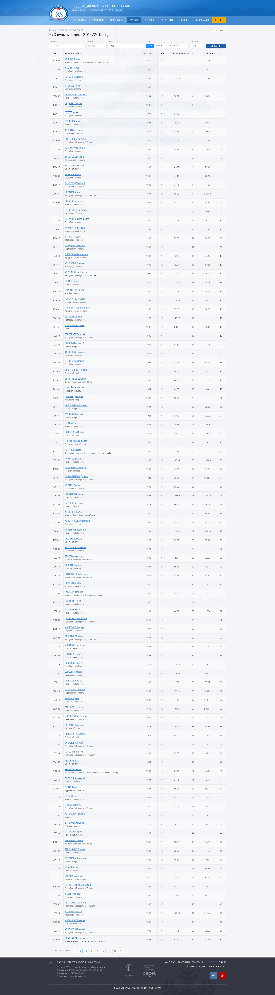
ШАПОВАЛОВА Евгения (76, 574)
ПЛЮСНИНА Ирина (74, 432)
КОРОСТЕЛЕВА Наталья (77, 272)
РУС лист (134, 20)
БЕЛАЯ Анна (71, 787)
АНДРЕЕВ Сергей (73, 104)
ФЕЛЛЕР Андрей (73, 237)
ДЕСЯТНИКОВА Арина (76, 619)
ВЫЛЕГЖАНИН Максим (76, 255)
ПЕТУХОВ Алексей (74, 725)
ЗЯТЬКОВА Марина (74, 823)
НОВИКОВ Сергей (73, 681)
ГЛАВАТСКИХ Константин (77, 308)
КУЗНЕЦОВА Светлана (76, 95)
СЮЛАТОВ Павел (73, 805)
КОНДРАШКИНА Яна (75, 246)
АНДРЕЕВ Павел (73, 86)
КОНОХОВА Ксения (74, 263)
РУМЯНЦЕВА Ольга (74, 459)
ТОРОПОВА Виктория (75, 858)
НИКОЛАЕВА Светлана (76, 938)
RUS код (90, 42)
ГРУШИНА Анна (72, 121)
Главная (53, 30)
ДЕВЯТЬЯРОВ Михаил (76, 370)
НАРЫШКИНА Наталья (76, 405)
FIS (218, 20)
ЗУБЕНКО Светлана (74, 157)
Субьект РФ (113, 42)
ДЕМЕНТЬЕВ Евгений (75, 379)
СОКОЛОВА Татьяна (75, 690)
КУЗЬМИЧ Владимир (75, 530)
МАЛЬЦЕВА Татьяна (75, 921)
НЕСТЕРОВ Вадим (74, 663)
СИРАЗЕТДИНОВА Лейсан (78, 885)
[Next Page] (120, 951)
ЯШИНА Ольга (72, 423)
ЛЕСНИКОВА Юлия (74, 636)
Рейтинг (149, 20)
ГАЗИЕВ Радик (72, 281)
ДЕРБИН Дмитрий (74, 397)
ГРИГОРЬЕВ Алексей (75, 334)
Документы (167, 20)
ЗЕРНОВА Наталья (74, 707)
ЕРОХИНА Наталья (74, 654)
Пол (148, 41)
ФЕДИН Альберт (73, 894)
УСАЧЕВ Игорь (72, 867)
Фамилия (53, 42)
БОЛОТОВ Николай (74, 166)
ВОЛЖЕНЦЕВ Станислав (77, 219)
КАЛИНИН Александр (76, 468)
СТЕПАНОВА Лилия (74, 494)
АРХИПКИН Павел (74, 130)
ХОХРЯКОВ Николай (75, 929)
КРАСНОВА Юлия (73, 317)
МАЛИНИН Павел (73, 601)
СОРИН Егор (71, 796)
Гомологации (202, 20)
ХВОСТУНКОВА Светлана (77, 521)
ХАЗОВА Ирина (72, 59)
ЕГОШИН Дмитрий (74, 414)
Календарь (80, 20)
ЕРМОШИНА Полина (75, 849)
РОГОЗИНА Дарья (74, 77)
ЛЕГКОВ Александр (74, 556)
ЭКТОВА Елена (72, 761)
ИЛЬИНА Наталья (73, 201)
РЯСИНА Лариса (73, 565)
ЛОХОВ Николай (73, 583)
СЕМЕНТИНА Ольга (74, 290)
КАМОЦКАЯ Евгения (75, 352)
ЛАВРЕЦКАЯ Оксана (75, 503)
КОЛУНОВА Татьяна (75, 814)
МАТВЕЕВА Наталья (74, 326)
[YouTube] (222, 975)
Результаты (98, 20)
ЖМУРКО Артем (73, 450)
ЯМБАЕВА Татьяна (74, 592)
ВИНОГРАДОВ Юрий (75, 183)
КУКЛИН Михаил (73, 539)
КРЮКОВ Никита (73, 512)
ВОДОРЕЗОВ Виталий (76, 210)
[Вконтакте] (213, 975)
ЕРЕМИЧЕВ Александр (76, 441)
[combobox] (126, 46)
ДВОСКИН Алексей (74, 343)
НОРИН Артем (72, 699)
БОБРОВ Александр (75, 148)
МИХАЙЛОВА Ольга (74, 388)
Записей (194, 42)
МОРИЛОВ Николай (75, 645)
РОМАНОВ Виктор (74, 752)
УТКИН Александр (74, 876)
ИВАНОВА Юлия (73, 175)
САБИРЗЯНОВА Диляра (76, 477)
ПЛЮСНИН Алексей (75, 734)
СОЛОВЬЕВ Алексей (75, 778)
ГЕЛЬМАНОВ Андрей (75, 299)
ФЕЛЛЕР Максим (73, 912)
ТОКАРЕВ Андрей (73, 832)
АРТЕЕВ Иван (71, 112)
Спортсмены (117, 20)
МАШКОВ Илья (72, 610)
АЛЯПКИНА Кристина (76, 903)
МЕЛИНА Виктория (74, 361)
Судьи (183, 20)
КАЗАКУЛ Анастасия (75, 228)
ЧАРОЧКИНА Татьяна (75, 548)
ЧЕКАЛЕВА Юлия (73, 770)
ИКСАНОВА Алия (73, 192)
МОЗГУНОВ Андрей (74, 627)
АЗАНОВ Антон (72, 68)
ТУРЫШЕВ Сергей (74, 841)
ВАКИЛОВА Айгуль (74, 743)
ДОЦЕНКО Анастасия (76, 139)
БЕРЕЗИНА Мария (74, 672)
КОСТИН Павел (72, 485)
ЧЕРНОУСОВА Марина (76, 716)
